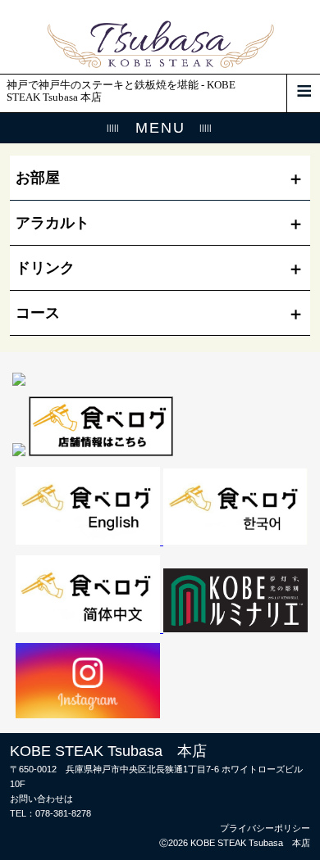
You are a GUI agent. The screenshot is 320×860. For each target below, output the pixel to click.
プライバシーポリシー (265, 828)
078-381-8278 (63, 813)
